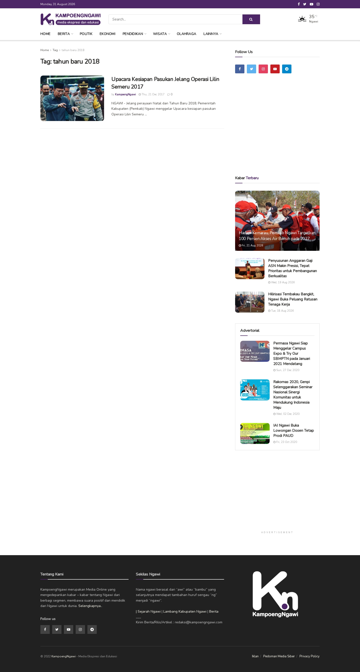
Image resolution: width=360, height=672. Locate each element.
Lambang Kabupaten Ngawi (184, 611)
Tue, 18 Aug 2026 (282, 311)
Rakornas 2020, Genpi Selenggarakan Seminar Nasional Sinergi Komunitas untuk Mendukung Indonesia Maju (292, 394)
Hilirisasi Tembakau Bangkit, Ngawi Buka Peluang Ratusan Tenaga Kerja (292, 299)
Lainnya (211, 34)
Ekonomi (107, 34)
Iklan (255, 656)
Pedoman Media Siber (279, 656)
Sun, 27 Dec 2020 (287, 370)
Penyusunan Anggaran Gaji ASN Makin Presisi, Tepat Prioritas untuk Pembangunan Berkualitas (292, 268)
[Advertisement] (277, 131)
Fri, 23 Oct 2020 (286, 442)
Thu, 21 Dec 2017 (153, 94)
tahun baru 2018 (73, 50)
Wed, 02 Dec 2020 (288, 414)
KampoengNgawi (125, 94)
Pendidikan (133, 34)
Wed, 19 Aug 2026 (282, 282)
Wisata (160, 34)
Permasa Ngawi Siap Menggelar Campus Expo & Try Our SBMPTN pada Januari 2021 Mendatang (291, 353)
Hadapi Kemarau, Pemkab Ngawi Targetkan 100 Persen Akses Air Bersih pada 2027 (277, 236)
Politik (86, 34)
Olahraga (186, 34)
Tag (55, 50)
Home (45, 34)
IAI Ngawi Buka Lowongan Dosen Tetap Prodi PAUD (293, 430)
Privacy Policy (310, 656)
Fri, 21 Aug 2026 (252, 245)
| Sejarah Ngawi (148, 611)
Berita (64, 34)
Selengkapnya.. (90, 606)
